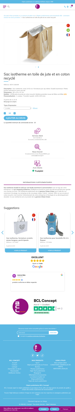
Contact (14, 365)
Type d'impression (10, 105)
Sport (37, 363)
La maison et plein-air (27, 15)
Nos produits (14, 15)
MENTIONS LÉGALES (60, 368)
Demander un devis (14, 369)
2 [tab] (38, 67)
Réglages (65, 409)
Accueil (6, 15)
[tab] (37, 182)
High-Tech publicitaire (37, 371)
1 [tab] (35, 67)
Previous (2, 232)
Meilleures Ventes (14, 373)
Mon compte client (60, 363)
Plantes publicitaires (37, 369)
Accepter (43, 409)
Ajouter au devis (15, 118)
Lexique (14, 367)
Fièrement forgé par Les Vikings (37, 401)
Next (72, 232)
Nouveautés (14, 371)
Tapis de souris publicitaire (37, 381)
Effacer (35, 108)
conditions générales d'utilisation (36, 336)
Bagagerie (37, 373)
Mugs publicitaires (37, 379)
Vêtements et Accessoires (37, 375)
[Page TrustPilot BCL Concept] (37, 306)
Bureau (37, 367)
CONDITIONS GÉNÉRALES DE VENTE (60, 365)
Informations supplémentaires (37, 182)
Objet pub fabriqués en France (37, 365)
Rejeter (54, 409)
